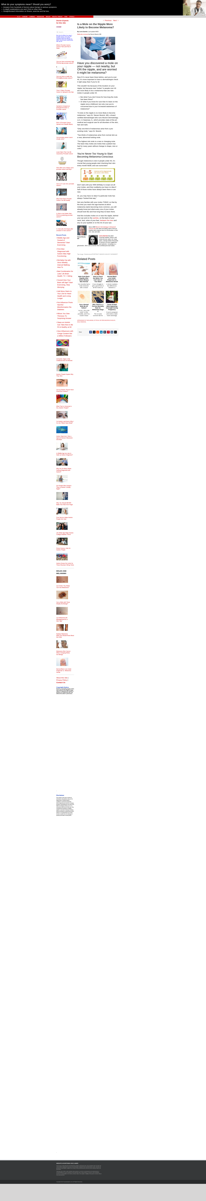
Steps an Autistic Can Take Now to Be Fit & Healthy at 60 (65, 324)
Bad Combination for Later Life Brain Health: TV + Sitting (65, 273)
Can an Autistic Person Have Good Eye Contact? (65, 390)
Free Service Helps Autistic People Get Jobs (64, 518)
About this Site (62, 678)
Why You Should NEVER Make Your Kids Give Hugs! (64, 503)
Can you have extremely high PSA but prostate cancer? (65, 62)
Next (115, 20)
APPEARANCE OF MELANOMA (85, 320)
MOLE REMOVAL (81, 322)
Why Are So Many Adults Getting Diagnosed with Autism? (63, 470)
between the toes (106, 220)
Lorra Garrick (103, 236)
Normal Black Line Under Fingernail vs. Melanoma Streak (63, 670)
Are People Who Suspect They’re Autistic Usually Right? (63, 487)
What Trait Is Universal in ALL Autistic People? (64, 407)
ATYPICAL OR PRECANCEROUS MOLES (104, 320)
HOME (58, 27)
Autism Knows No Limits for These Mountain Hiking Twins (65, 564)
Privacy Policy (61, 680)
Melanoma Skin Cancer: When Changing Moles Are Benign (63, 652)
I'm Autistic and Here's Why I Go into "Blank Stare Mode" (65, 422)
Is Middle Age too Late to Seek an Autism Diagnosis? (64, 454)
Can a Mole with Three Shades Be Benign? (63, 603)
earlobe (96, 218)
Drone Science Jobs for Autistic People (63, 549)
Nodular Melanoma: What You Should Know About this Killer (65, 635)
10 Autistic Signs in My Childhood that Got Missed (64, 359)
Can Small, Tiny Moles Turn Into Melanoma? (63, 586)
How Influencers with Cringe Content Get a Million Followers (65, 333)
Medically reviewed (82, 34)
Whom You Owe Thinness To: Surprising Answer (64, 316)
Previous (108, 20)
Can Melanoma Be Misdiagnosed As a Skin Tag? (62, 619)
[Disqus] (97, 356)
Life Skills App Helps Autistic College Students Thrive (65, 533)
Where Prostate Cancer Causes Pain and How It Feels (63, 46)
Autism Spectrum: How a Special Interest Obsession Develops (64, 437)
